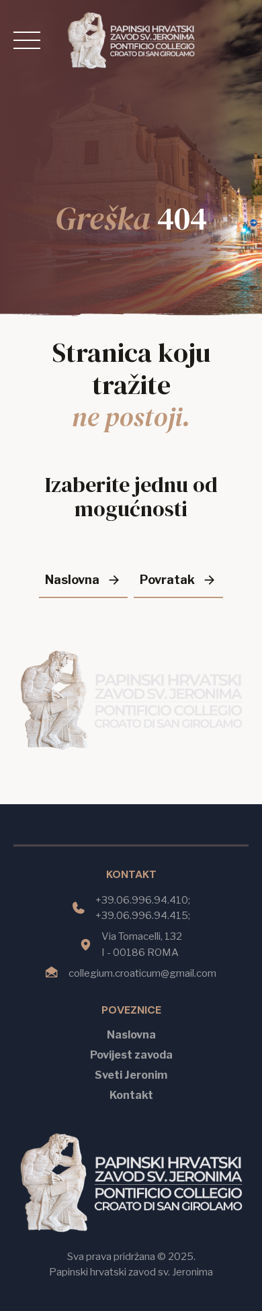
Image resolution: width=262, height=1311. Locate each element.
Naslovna (131, 1034)
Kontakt (131, 1095)
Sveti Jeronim (131, 1075)
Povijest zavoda (131, 1055)
